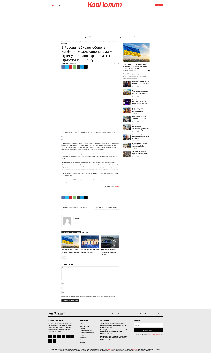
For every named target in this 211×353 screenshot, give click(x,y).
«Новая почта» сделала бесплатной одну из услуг (74, 208)
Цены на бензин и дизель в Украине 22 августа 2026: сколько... (139, 118)
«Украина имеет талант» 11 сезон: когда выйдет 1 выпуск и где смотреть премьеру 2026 (90, 251)
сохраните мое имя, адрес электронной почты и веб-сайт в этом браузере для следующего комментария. (89, 296)
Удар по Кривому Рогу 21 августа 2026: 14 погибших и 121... (140, 153)
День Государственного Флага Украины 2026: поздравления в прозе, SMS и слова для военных (70, 251)
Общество (69, 41)
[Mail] (59, 336)
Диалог (117, 186)
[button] (58, 5)
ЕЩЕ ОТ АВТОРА (86, 232)
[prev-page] (62, 257)
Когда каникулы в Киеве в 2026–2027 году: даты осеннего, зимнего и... (139, 145)
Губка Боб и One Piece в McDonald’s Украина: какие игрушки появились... (139, 110)
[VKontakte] (50, 341)
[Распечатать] (78, 67)
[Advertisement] (105, 22)
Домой (63, 41)
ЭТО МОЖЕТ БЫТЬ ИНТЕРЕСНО (71, 232)
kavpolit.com (135, 349)
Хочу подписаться (147, 330)
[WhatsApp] (74, 67)
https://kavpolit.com (76, 220)
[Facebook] (63, 67)
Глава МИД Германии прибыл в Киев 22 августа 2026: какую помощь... (140, 83)
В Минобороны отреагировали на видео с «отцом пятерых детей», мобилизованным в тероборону (106, 209)
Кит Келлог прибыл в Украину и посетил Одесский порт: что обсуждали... (141, 136)
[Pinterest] (70, 67)
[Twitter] (67, 67)
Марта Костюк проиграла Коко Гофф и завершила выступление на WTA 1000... (140, 101)
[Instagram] (54, 336)
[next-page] (65, 257)
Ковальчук (125, 70)
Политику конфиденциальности (154, 334)
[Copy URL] (86, 67)
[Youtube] (54, 341)
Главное (102, 339)
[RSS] (63, 336)
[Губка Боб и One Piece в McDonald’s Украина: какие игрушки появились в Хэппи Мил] (127, 110)
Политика (102, 333)
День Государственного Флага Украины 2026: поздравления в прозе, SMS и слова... (135, 66)
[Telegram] (82, 67)
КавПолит (65, 63)
